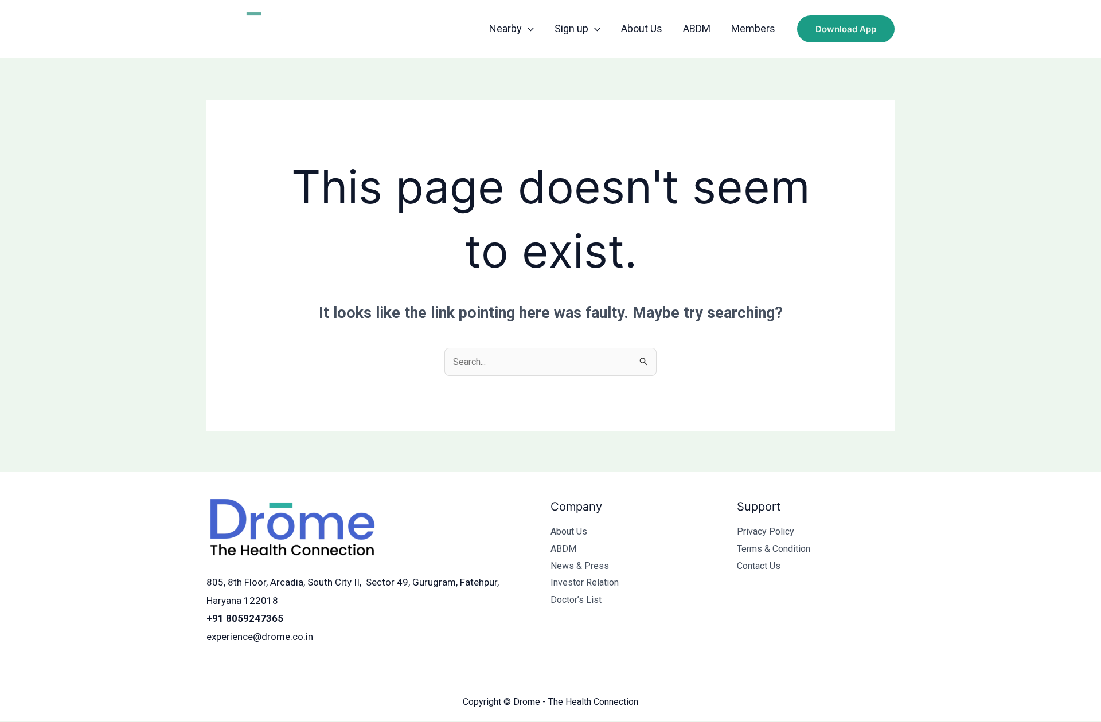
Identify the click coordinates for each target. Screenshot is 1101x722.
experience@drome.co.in (259, 636)
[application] (528, 29)
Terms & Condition (773, 548)
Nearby (505, 28)
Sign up (571, 28)
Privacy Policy (765, 531)
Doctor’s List (576, 599)
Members (753, 28)
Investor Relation (584, 582)
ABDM (696, 28)
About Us (641, 28)
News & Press (579, 565)
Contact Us (758, 565)
